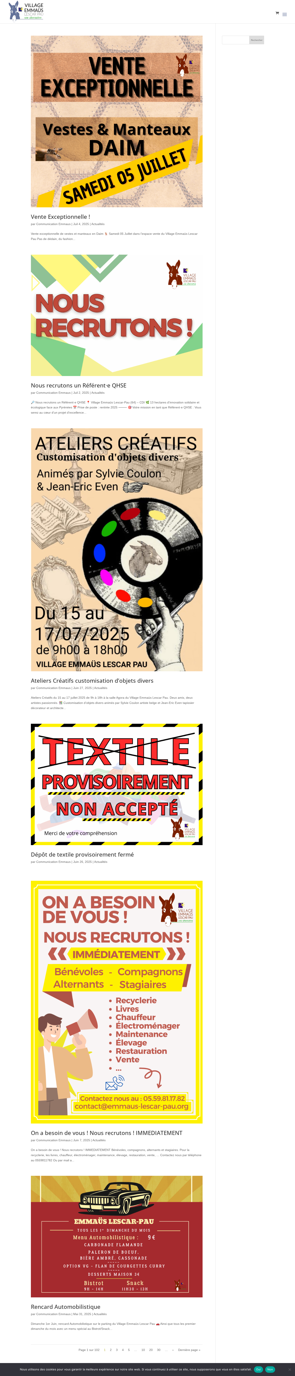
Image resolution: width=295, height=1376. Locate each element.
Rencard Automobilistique (65, 1307)
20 (151, 1350)
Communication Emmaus (53, 224)
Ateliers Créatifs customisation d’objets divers (92, 680)
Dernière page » (189, 1350)
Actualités (98, 224)
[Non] (289, 1369)
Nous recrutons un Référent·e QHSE (78, 385)
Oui (258, 1369)
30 (158, 1350)
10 (143, 1350)
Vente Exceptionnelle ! (60, 217)
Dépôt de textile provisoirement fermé (82, 854)
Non (270, 1369)
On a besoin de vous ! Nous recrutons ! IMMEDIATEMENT (106, 1133)
